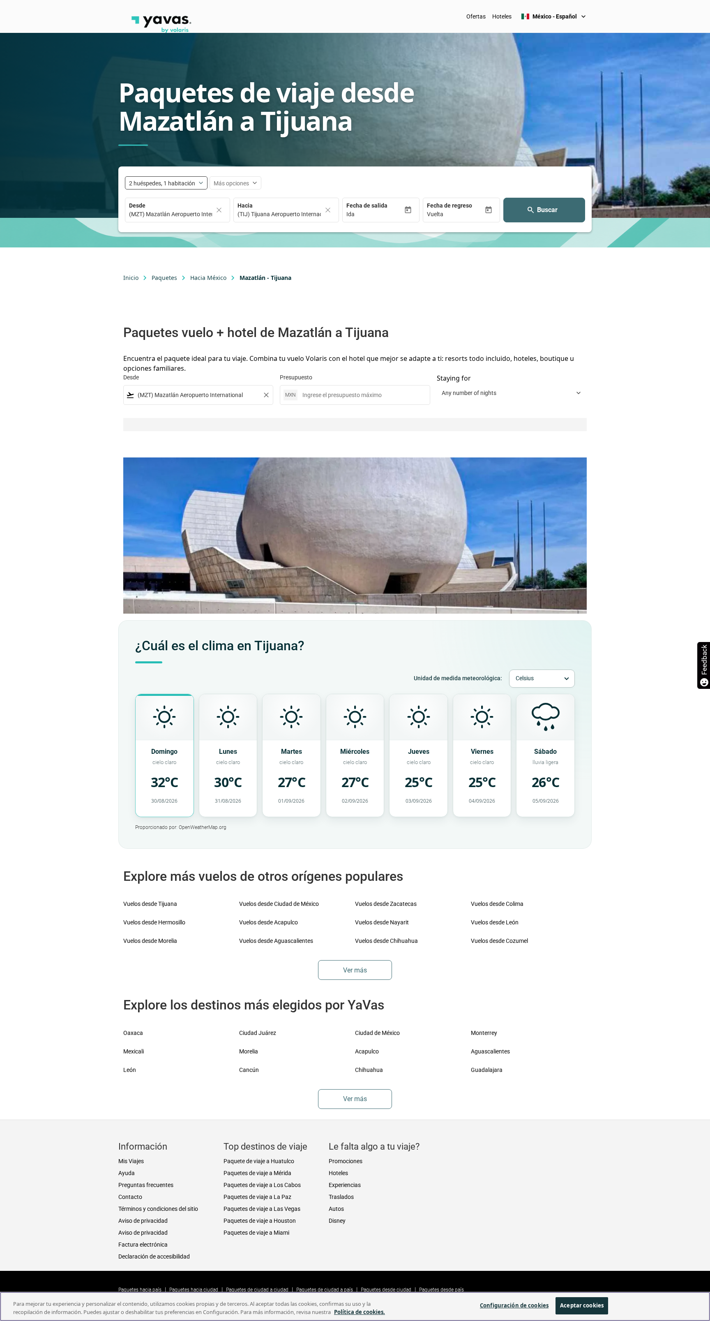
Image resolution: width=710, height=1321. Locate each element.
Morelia (248, 1051)
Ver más (355, 970)
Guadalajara (487, 1070)
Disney (337, 1220)
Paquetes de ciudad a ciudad (257, 1290)
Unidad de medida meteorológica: (458, 678)
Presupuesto (296, 377)
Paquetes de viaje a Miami (256, 1232)
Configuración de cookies (514, 1305)
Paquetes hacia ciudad (193, 1290)
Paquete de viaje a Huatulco (259, 1161)
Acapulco (367, 1051)
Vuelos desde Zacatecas (386, 904)
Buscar (547, 210)
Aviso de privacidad (143, 1220)
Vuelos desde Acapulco (268, 922)
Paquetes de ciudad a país (324, 1290)
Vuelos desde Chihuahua (386, 941)
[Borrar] (219, 210)
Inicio (130, 278)
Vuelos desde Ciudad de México (279, 904)
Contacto (130, 1197)
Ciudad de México (377, 1033)
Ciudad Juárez (257, 1033)
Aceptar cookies (582, 1305)
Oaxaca (133, 1033)
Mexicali (133, 1051)
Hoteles (502, 16)
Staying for (454, 378)
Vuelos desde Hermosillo (154, 922)
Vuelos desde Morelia (150, 941)
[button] (375, 214)
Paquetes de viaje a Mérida (257, 1173)
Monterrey (484, 1033)
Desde (137, 205)
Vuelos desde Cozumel (499, 941)
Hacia (245, 205)
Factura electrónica (143, 1244)
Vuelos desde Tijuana (150, 904)
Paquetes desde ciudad (386, 1290)
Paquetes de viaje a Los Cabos (262, 1185)
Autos (336, 1209)
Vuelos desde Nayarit (382, 922)
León (129, 1070)
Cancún (249, 1070)
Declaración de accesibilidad (154, 1256)
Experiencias (345, 1185)
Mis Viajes (131, 1161)
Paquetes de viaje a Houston (260, 1220)
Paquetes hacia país (139, 1290)
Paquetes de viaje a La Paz (257, 1197)
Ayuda (126, 1173)
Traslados (341, 1197)
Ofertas (476, 16)
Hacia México (208, 278)
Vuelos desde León (495, 922)
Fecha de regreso (449, 205)
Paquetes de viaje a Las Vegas (262, 1209)
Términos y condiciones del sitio (158, 1209)
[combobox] (198, 395)
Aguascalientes (490, 1051)
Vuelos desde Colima (497, 904)
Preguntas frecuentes (145, 1185)
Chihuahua (369, 1070)
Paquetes (164, 278)
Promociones (345, 1161)
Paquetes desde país (441, 1290)
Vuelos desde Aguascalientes (276, 941)
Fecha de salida (366, 205)
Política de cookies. (359, 1312)
